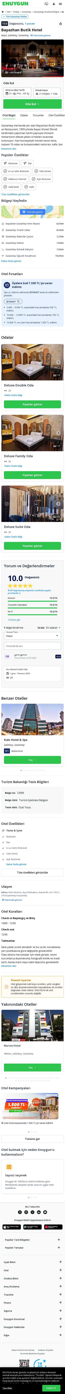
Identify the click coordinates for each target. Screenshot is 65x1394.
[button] (32, 58)
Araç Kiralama (11, 1286)
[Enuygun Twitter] (32, 1212)
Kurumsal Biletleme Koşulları (32, 1353)
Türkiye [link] (16, 12)
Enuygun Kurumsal (14, 1319)
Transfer (9, 1294)
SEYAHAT (11, 301)
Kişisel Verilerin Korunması (23, 1350)
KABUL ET (51, 1388)
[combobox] (19, 93)
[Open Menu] (60, 4)
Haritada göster (35, 211)
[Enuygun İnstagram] (26, 1212)
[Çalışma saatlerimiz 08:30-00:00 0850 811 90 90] (46, 2)
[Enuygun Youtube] (45, 1212)
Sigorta (8, 1310)
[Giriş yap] (53, 3)
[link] (2, 11)
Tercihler (7, 1388)
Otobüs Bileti (11, 1278)
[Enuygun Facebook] (20, 1212)
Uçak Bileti (9, 1262)
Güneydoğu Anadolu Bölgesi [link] (46, 12)
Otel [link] (8, 12)
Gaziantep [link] (26, 12)
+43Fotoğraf (15, 72)
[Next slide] (58, 362)
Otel (6, 1270)
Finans (7, 1302)
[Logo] (15, 4)
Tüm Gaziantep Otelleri (16, 16)
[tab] (9, 115)
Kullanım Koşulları (45, 1350)
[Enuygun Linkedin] (39, 1212)
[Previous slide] (7, 362)
